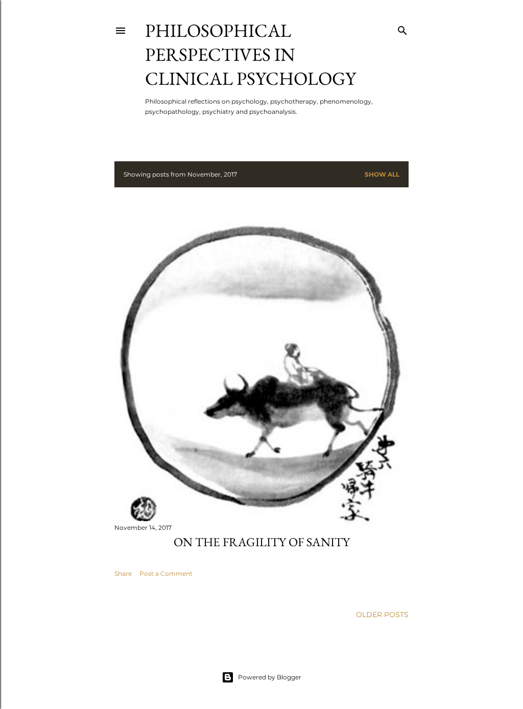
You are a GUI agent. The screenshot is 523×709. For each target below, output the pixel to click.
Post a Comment (166, 573)
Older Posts (382, 614)
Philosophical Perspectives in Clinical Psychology (250, 54)
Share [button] (123, 573)
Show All (382, 174)
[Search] (402, 28)
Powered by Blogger (269, 677)
